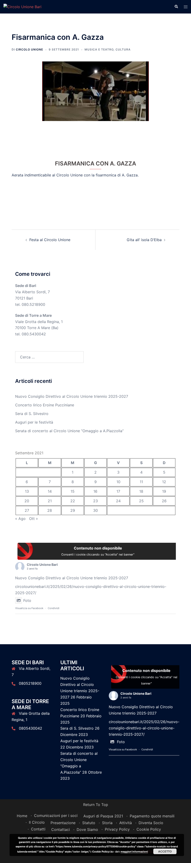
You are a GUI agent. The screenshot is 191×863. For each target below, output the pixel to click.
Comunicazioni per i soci (56, 815)
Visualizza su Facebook (29, 608)
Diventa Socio (151, 822)
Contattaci (60, 829)
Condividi (53, 608)
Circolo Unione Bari (42, 564)
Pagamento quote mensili (152, 816)
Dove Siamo (87, 829)
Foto (27, 600)
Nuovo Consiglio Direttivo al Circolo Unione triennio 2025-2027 (71, 396)
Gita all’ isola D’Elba (144, 239)
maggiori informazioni (134, 851)
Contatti (38, 829)
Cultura (123, 49)
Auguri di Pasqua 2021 (103, 816)
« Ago (20, 518)
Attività (125, 822)
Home (22, 815)
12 (164, 481)
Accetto (165, 851)
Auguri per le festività (34, 422)
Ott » (33, 518)
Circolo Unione (29, 49)
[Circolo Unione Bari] (22, 6)
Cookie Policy (148, 829)
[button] (176, 7)
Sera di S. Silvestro (31, 413)
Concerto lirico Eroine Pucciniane (44, 405)
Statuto (88, 822)
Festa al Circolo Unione (49, 239)
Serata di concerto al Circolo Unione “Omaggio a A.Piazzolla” (69, 430)
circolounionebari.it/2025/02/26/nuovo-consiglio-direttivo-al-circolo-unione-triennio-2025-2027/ (144, 728)
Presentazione (63, 822)
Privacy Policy (117, 829)
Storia (107, 822)
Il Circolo (37, 822)
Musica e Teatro (99, 49)
